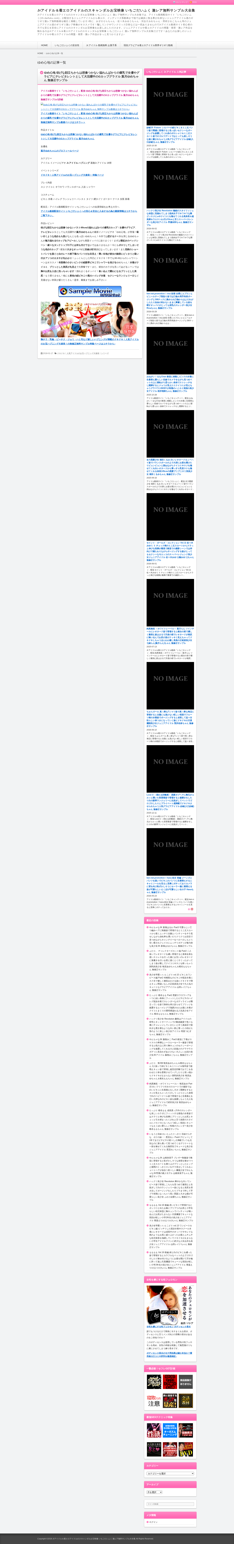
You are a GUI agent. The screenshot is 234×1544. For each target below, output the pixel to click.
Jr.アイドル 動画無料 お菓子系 (101, 45)
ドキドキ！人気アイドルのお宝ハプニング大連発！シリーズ (83, 353)
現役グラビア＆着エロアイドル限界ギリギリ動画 (148, 45)
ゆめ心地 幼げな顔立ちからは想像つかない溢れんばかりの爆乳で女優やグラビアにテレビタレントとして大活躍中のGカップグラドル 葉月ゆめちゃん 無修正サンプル (91, 76)
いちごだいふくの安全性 (67, 45)
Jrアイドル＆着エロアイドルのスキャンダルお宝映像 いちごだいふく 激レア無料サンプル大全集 (116, 10)
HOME (44, 45)
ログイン (153, 1522)
